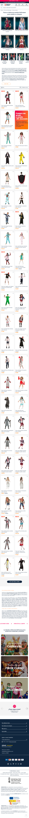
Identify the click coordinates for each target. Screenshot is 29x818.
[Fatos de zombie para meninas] (21, 41)
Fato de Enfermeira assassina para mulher (20, 106)
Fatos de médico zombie (21, 62)
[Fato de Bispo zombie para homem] (21, 178)
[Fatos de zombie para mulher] (21, 23)
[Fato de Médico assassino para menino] (21, 198)
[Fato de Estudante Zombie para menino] (7, 97)
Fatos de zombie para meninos (7, 49)
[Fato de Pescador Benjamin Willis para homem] (7, 422)
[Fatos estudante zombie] (4, 56)
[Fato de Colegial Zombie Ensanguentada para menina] (21, 300)
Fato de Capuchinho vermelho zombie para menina (20, 552)
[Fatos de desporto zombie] (12, 56)
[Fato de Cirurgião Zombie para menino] (7, 300)
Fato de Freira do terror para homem (7, 166)
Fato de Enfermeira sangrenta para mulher (6, 186)
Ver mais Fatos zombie (14, 581)
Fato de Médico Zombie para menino (6, 247)
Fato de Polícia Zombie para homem (7, 371)
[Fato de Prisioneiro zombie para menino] (7, 543)
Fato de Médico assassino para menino (21, 207)
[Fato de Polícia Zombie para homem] (7, 362)
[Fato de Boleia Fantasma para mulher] (21, 362)
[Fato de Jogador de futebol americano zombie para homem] (7, 278)
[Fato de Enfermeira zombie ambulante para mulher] (7, 118)
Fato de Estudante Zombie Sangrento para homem (7, 471)
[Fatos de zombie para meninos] (7, 41)
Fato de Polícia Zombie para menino (21, 287)
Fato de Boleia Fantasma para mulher (20, 371)
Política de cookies (16, 772)
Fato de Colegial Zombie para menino (6, 227)
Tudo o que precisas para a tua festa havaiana (14, 2)
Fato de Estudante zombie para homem (7, 532)
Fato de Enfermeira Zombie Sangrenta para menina (21, 247)
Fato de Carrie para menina (21, 145)
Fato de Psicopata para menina (6, 411)
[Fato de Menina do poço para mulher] (7, 443)
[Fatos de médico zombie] (20, 56)
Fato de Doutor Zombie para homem (6, 146)
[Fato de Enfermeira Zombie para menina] (7, 321)
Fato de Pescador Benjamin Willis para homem (7, 431)
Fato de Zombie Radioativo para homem (21, 166)
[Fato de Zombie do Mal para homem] (21, 503)
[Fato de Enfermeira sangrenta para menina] (21, 402)
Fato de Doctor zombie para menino (6, 207)
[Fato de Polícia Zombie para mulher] (7, 342)
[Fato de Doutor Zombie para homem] (7, 138)
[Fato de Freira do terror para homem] (7, 158)
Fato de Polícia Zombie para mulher (7, 351)
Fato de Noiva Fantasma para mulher (20, 491)
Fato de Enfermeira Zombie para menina (7, 329)
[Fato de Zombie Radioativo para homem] (21, 158)
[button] (26, 5)
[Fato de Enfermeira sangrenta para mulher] (7, 178)
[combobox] (14, 8)
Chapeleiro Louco (13, 79)
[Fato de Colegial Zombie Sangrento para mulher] (21, 463)
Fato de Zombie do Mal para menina (6, 511)
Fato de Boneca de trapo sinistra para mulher (6, 267)
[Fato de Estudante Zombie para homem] (21, 422)
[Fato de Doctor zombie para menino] (7, 198)
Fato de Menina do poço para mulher (6, 451)
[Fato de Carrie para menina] (21, 138)
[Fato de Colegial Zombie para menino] (7, 218)
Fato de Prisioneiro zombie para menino (7, 552)
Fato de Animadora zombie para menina (21, 391)
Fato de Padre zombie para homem (21, 351)
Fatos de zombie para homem (7, 31)
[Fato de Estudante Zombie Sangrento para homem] (7, 463)
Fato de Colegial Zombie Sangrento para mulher (20, 471)
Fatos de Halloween (7, 10)
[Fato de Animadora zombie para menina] (21, 382)
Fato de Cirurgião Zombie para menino (6, 308)
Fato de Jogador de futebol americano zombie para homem (7, 287)
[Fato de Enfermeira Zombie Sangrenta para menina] (21, 238)
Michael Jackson (12, 78)
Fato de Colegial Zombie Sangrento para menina (20, 451)
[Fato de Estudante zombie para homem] (7, 523)
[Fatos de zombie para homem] (7, 23)
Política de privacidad (12, 741)
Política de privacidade (7, 772)
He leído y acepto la (9, 741)
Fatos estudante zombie (4, 62)
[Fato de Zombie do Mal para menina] (7, 503)
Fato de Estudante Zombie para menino (7, 106)
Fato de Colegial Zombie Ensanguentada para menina (20, 308)
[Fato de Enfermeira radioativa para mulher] (21, 258)
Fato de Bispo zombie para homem (21, 186)
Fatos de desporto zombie (13, 62)
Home (2, 10)
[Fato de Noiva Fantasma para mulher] (21, 483)
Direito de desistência (14, 775)
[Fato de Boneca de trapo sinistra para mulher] (7, 258)
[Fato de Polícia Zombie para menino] (21, 278)
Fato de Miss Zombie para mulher (21, 532)
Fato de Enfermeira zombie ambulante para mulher (7, 126)
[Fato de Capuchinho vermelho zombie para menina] (21, 543)
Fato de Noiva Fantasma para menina (6, 491)
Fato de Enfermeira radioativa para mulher (20, 267)
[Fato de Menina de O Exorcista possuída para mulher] (7, 564)
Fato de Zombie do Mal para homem (20, 511)
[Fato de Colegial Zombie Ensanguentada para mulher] (21, 321)
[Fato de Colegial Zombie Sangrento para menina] (21, 443)
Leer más (6, 83)
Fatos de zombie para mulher (21, 30)
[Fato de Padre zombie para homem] (21, 342)
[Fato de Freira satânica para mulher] (21, 218)
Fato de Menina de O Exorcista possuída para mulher (6, 573)
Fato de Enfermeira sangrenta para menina (20, 411)
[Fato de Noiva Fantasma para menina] (7, 483)
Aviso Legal (23, 772)
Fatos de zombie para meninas (21, 49)
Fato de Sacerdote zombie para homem (21, 573)
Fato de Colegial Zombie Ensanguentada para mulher (20, 330)
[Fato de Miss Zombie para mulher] (21, 523)
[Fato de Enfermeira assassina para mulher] (21, 97)
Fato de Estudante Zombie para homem (21, 431)
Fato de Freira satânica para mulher (20, 227)
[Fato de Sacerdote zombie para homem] (21, 564)
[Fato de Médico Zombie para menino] (7, 238)
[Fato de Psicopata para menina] (7, 402)
